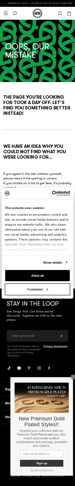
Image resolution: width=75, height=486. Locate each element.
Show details (52, 262)
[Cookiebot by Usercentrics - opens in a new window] (53, 193)
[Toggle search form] (15, 13)
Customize (35, 289)
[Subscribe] (61, 336)
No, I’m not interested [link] (42, 470)
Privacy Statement (56, 346)
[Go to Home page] (37, 13)
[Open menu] (5, 13)
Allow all (37, 275)
